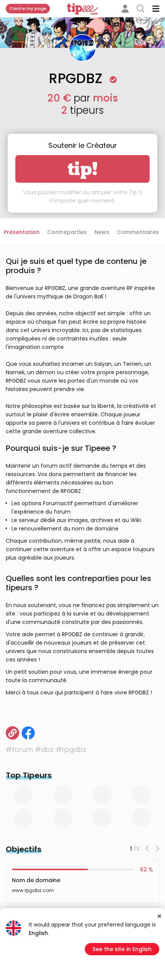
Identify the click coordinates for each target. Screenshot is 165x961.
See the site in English (122, 949)
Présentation (22, 232)
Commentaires (138, 232)
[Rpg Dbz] (12, 733)
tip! (83, 169)
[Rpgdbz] (28, 733)
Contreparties (67, 232)
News (101, 232)
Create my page (28, 8)
